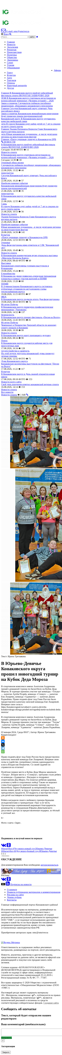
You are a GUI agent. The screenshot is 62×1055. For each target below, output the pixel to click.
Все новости (7, 392)
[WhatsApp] (3, 751)
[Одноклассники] (3, 738)
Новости (11, 44)
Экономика (12, 60)
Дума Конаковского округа (14, 361)
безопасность (7, 315)
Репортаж (11, 49)
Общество (12, 57)
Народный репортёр (17, 85)
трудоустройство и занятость (15, 351)
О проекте (12, 889)
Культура (11, 75)
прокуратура (7, 173)
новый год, (30, 848)
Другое (10, 88)
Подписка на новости (21, 884)
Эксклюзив (12, 47)
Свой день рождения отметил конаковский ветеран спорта (30, 384)
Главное (11, 42)
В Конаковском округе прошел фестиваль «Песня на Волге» (30, 317)
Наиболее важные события (14, 183)
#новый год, (33, 851)
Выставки (6, 263)
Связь (4, 204)
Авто (9, 78)
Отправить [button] (6, 1038)
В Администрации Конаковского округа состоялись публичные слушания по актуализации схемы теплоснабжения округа (26, 289)
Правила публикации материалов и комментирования (33, 892)
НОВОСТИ (9, 142)
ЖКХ (3, 296)
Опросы (11, 83)
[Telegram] (3, 748)
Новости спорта (9, 152)
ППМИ (4, 284)
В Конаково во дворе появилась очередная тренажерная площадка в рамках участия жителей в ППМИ (28, 277)
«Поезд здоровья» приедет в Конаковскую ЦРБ (24, 237)
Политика (12, 55)
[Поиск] (10, 34)
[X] (3, 744)
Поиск (4, 340)
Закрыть (6, 1052)
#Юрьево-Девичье (48, 851)
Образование (13, 67)
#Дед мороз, (19, 848)
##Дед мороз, (20, 851)
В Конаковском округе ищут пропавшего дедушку (26, 335)
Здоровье (5, 242)
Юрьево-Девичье (43, 848)
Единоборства (8, 273)
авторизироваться (49, 865)
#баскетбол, (7, 848)
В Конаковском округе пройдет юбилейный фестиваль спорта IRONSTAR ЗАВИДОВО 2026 (28, 145)
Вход (6, 34)
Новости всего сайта (11, 382)
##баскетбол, (7, 851)
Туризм (10, 65)
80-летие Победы (9, 304)
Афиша (57, 70)
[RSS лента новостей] (8, 884)
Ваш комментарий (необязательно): (23, 1024)
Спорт (10, 62)
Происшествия (14, 52)
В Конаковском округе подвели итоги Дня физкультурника (30, 299)
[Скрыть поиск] (37, 37)
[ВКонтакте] (3, 741)
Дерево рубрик (14, 897)
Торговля (11, 80)
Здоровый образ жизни (12, 162)
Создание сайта (51, 1003)
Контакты (12, 900)
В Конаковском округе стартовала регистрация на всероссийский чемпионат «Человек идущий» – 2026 (27, 156)
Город (10, 72)
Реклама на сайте (15, 894)
